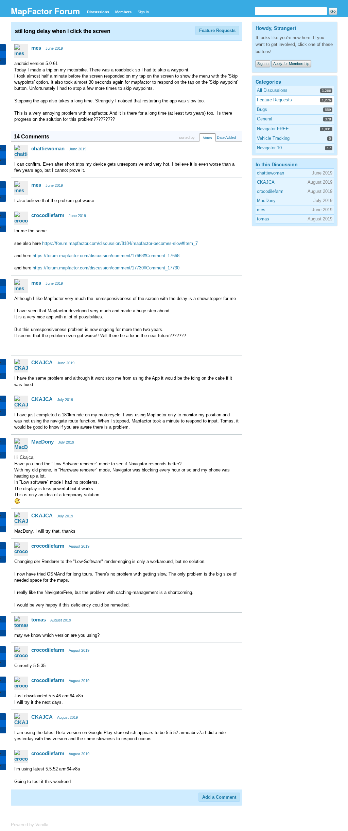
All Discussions (272, 90)
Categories (268, 81)
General (264, 118)
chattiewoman (48, 148)
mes (36, 48)
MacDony (42, 442)
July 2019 (65, 400)
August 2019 (79, 546)
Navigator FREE (273, 128)
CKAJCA (42, 362)
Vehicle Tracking (273, 138)
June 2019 (54, 48)
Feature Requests (217, 30)
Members (123, 12)
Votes (207, 138)
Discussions (98, 12)
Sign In (143, 12)
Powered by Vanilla (29, 824)
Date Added (226, 137)
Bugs (262, 109)
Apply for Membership (291, 64)
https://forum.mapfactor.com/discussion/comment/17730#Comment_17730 (106, 267)
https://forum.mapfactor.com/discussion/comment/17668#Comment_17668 (106, 255)
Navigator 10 (269, 147)
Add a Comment (219, 797)
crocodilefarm (47, 215)
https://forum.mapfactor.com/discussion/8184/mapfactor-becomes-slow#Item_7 (120, 243)
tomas (38, 619)
